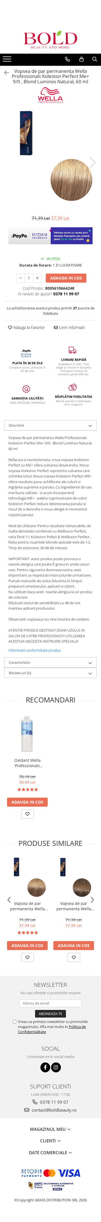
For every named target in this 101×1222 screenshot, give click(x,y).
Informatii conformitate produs (34, 650)
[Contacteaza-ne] (67, 59)
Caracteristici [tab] (19, 662)
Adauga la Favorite (28, 327)
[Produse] (8, 60)
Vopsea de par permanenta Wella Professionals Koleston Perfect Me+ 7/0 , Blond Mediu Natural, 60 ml (74, 906)
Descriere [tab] (16, 425)
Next (92, 162)
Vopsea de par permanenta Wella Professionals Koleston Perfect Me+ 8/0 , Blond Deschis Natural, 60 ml (27, 906)
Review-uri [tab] (20, 672)
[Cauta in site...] (94, 59)
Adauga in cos (66, 278)
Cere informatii (71, 327)
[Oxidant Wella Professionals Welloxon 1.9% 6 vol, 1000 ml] (27, 734)
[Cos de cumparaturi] (81, 59)
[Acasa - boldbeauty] (50, 40)
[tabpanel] (50, 156)
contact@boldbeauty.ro (54, 1110)
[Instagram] (56, 1067)
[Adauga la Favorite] (27, 814)
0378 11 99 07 (53, 1102)
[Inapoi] (4, 73)
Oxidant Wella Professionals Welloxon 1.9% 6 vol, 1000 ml (27, 763)
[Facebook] (45, 1067)
